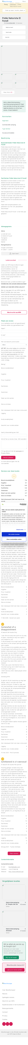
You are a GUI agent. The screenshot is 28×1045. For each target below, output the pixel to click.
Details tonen (19, 529)
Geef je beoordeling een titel (10, 432)
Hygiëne (3, 374)
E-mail (3, 335)
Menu (24, 1)
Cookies (4, 1019)
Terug (6, 4)
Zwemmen (4, 392)
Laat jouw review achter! (14, 970)
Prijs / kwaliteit (6, 380)
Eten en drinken (6, 404)
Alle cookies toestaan (14, 534)
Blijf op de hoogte (11, 957)
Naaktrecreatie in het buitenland (13, 1004)
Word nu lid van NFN (14, 312)
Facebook (7, 1024)
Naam (3, 328)
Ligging (3, 413)
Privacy (4, 1016)
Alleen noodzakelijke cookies (14, 539)
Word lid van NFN (8, 1001)
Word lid (7, 37)
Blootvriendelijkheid (7, 368)
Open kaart (15, 253)
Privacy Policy (5, 453)
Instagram (4, 1024)
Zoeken (4, 10)
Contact (5, 1012)
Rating (3, 364)
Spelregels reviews (8, 997)
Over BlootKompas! (8, 990)
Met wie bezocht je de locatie (10, 341)
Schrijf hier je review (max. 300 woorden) (13, 439)
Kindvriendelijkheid (7, 419)
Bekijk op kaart (9, 27)
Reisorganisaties (7, 1008)
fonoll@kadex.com (14, 867)
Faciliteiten (4, 386)
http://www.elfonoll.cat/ (16, 871)
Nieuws (4, 993)
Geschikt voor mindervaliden (10, 425)
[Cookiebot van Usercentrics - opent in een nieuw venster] (20, 504)
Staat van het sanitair (7, 398)
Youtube (11, 1024)
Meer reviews (14, 853)
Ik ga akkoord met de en (12, 452)
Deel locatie (8, 32)
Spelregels (19, 451)
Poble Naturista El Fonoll (15, 157)
